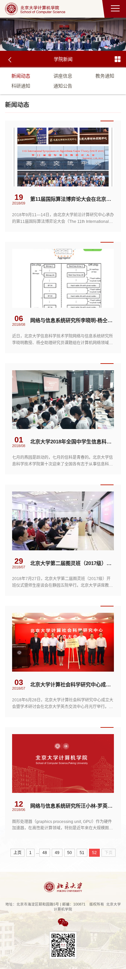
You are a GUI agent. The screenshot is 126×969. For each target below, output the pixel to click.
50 (69, 852)
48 (44, 852)
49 (57, 852)
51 (82, 852)
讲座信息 (62, 76)
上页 (17, 852)
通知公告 (62, 86)
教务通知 (104, 76)
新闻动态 (20, 76)
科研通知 (20, 86)
